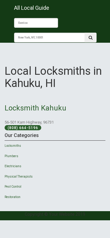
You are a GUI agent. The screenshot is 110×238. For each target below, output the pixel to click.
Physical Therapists (19, 176)
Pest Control (13, 186)
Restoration (12, 197)
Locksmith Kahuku (35, 108)
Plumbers (11, 156)
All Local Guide (31, 8)
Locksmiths (13, 145)
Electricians (13, 166)
